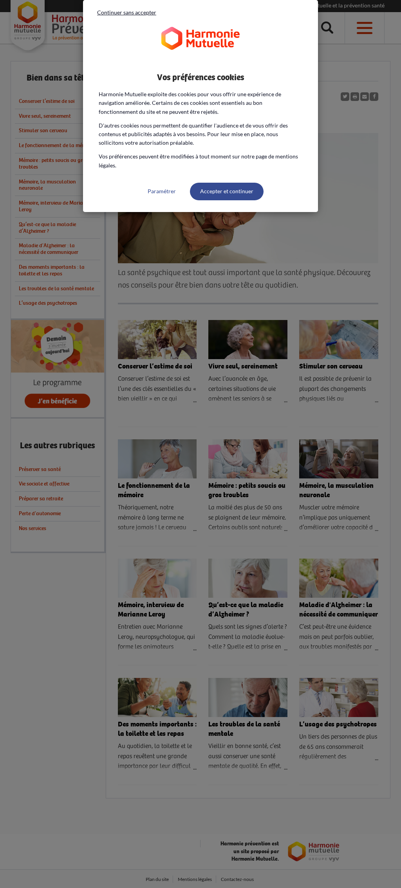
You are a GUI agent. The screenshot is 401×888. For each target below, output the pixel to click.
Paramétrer (162, 191)
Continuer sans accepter (126, 12)
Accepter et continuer (226, 191)
